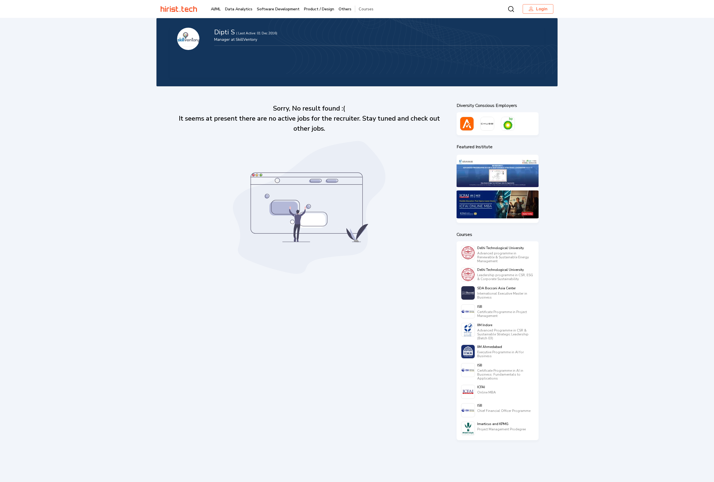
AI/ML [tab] (216, 9)
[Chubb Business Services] (487, 124)
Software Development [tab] (278, 9)
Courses (366, 9)
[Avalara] (467, 124)
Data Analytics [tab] (238, 9)
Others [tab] (345, 9)
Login (541, 9)
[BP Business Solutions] (508, 124)
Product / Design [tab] (319, 9)
